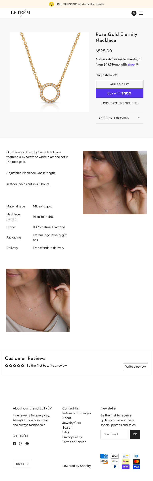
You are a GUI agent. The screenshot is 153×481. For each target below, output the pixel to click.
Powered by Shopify (76, 466)
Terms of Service (74, 442)
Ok (135, 434)
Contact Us (70, 408)
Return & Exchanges (76, 413)
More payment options (120, 103)
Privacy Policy (72, 437)
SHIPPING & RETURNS (114, 117)
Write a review (135, 366)
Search (67, 427)
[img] (14, 443)
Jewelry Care (71, 423)
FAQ (65, 432)
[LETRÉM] (20, 13)
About (66, 418)
